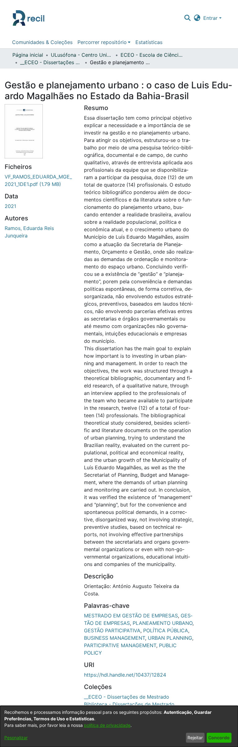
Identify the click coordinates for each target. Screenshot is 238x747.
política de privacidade (107, 725)
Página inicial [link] (27, 55)
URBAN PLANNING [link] (170, 638)
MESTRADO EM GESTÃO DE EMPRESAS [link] (131, 615)
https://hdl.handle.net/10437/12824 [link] (125, 675)
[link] (126, 697)
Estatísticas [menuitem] (148, 42)
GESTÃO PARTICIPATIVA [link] (112, 630)
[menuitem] (103, 42)
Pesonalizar (16, 737)
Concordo (219, 737)
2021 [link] (10, 206)
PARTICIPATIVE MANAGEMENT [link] (120, 645)
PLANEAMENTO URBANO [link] (162, 623)
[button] (187, 18)
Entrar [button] (211, 18)
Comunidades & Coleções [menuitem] (42, 42)
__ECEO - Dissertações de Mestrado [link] (51, 62)
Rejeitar (195, 737)
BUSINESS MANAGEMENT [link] (114, 638)
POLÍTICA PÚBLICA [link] (165, 630)
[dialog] (119, 726)
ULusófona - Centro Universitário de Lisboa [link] (82, 55)
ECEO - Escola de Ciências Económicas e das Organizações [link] (152, 55)
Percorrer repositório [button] (102, 42)
